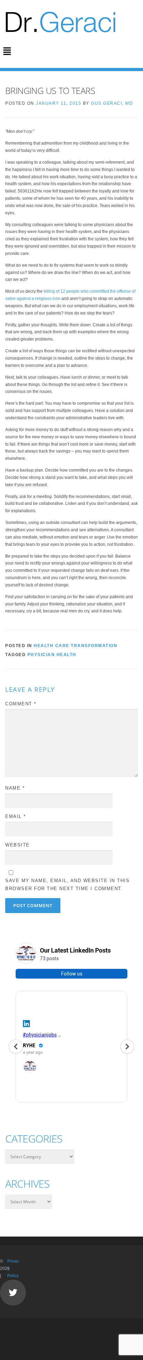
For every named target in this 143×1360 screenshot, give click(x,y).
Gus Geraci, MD (112, 103)
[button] (7, 51)
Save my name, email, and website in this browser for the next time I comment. (67, 884)
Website (17, 844)
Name (15, 788)
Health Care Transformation (75, 645)
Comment (20, 703)
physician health (51, 654)
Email (15, 816)
